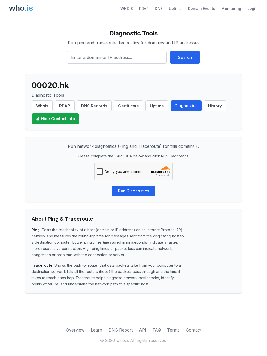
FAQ (157, 330)
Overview (75, 330)
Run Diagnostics (133, 190)
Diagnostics (186, 105)
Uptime (175, 8)
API (142, 330)
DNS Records (94, 105)
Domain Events (201, 8)
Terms (173, 330)
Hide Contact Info (58, 118)
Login (252, 8)
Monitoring (231, 8)
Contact (193, 330)
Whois (42, 105)
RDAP (144, 8)
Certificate (128, 105)
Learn (96, 330)
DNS (159, 8)
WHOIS (126, 8)
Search (185, 57)
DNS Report (120, 330)
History (215, 105)
